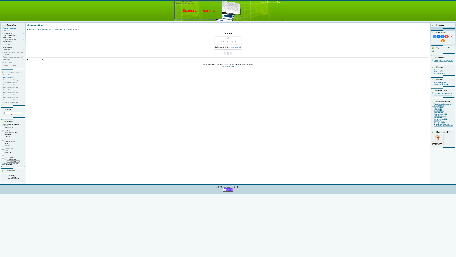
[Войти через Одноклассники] (443, 40)
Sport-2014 (6, 90)
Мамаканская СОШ (440, 112)
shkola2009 (237, 47)
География (8, 139)
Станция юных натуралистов (443, 126)
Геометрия (8, 134)
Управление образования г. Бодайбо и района (442, 105)
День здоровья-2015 (9, 95)
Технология (8, 155)
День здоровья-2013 (9, 87)
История (7, 136)
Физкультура (8, 152)
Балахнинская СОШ (440, 114)
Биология (7, 145)
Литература (8, 130)
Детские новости (439, 73)
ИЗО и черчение (9, 157)
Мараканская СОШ (440, 117)
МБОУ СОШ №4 (439, 111)
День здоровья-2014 (9, 92)
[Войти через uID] (435, 36)
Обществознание (10, 141)
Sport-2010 (6, 75)
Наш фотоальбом (440, 82)
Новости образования (441, 70)
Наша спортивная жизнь (52, 29)
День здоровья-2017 (9, 100)
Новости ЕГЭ (438, 71)
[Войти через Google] (451, 36)
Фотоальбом (38, 29)
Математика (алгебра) (11, 132)
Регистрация (271, 2)
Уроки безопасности (9, 102)
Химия (6, 143)
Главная (263, 2)
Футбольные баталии (9, 82)
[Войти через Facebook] (443, 36)
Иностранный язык (10, 159)
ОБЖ (6, 150)
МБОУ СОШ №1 (439, 107)
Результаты (5, 163)
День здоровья (7, 77)
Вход (278, 2)
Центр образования (440, 122)
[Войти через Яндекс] (447, 36)
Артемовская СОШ (440, 116)
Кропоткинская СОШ (441, 119)
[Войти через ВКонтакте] (439, 36)
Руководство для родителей (443, 61)
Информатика (9, 148)
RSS (192, 3)
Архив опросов (13, 163)
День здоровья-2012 (9, 80)
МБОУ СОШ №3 (439, 109)
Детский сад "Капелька (441, 124)
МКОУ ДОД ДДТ (439, 121)
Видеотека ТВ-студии (441, 84)
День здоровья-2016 (9, 97)
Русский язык (9, 127)
